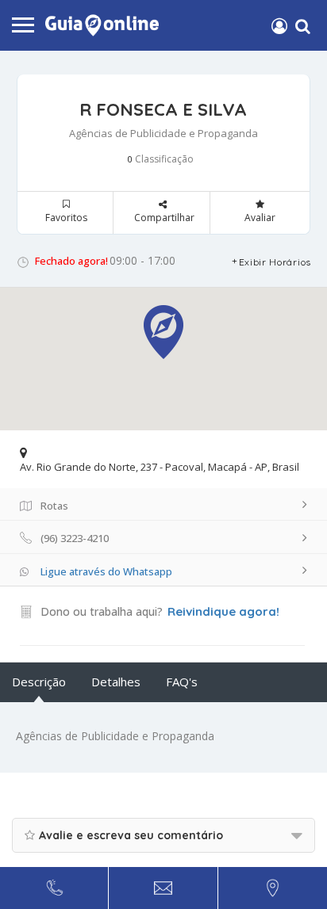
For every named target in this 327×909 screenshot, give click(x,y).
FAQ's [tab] (182, 681)
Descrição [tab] (39, 681)
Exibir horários (275, 262)
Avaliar (259, 217)
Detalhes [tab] (115, 681)
